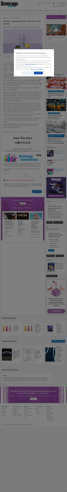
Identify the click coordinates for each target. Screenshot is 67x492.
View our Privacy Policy (36, 69)
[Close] (52, 50)
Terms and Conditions (30, 64)
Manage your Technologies (27, 72)
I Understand (38, 72)
